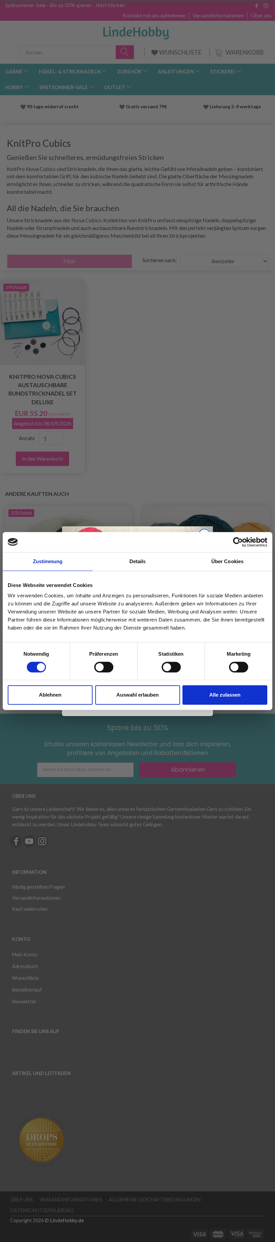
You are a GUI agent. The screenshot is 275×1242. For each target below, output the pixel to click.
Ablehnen (50, 695)
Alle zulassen (224, 695)
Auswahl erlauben (137, 695)
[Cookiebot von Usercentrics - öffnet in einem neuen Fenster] (238, 542)
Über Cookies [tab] (227, 561)
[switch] (103, 667)
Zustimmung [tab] (48, 561)
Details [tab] (137, 561)
